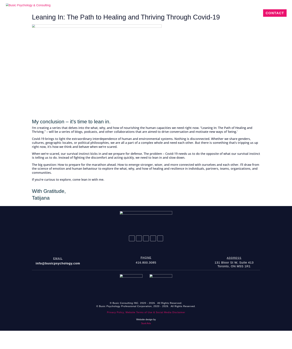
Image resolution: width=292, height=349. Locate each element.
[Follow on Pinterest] (160, 238)
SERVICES (213, 13)
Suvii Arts (146, 323)
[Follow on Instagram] (153, 238)
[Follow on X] (146, 238)
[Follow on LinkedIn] (139, 238)
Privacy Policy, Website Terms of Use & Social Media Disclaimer (146, 312)
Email (58, 258)
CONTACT (275, 13)
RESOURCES (243, 13)
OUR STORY (184, 13)
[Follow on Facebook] (132, 238)
